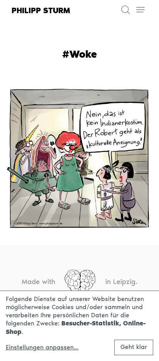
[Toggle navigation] (140, 10)
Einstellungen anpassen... (42, 347)
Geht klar (133, 347)
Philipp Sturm (41, 10)
